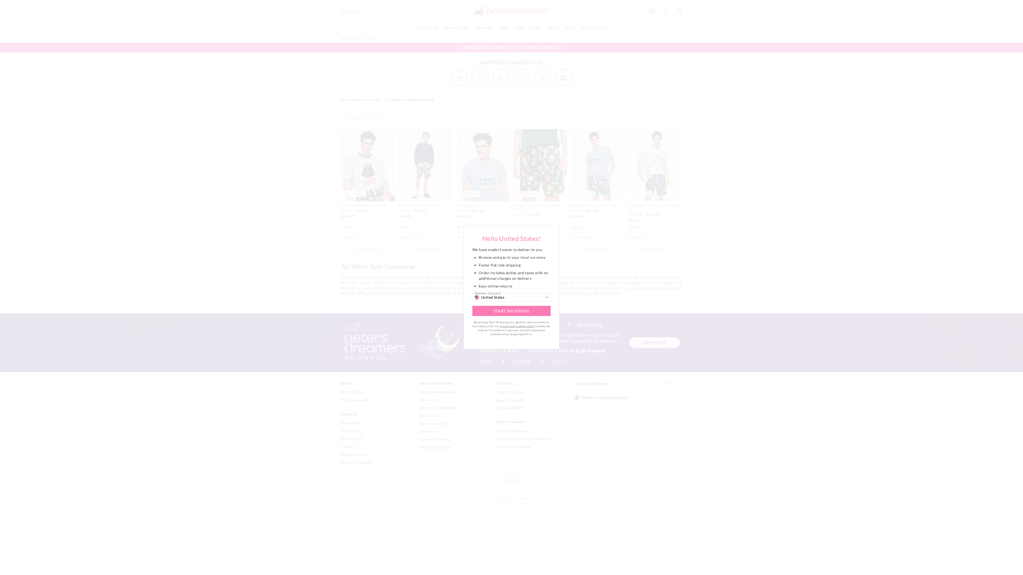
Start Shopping (511, 310)
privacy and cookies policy (517, 326)
